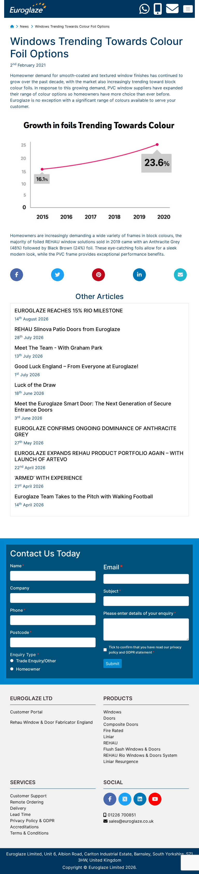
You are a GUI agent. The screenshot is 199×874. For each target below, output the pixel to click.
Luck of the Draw (35, 385)
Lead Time (20, 814)
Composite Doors (120, 724)
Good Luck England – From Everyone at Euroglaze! (76, 366)
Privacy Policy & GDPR (32, 820)
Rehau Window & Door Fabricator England (51, 722)
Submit (112, 663)
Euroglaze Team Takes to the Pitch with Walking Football (84, 496)
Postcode (19, 632)
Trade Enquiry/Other (36, 660)
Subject (110, 591)
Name (16, 565)
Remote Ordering (27, 802)
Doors (109, 718)
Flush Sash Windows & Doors (131, 749)
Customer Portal (26, 711)
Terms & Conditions (29, 833)
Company (19, 587)
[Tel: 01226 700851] (159, 10)
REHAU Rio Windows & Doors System (140, 755)
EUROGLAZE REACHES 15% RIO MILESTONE (69, 311)
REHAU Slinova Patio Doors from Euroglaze (67, 329)
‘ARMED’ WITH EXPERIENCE (48, 478)
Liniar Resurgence (120, 761)
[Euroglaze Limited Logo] (27, 9)
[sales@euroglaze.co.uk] (173, 11)
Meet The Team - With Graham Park (58, 348)
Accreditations (24, 826)
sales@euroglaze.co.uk (131, 821)
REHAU (110, 742)
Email (111, 567)
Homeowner (28, 669)
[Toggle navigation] (188, 9)
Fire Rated (113, 730)
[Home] (12, 26)
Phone (16, 610)
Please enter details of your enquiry (138, 613)
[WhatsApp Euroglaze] (145, 10)
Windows (112, 711)
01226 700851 (121, 814)
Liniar (108, 736)
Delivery (18, 808)
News (25, 26)
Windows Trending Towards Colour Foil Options (72, 26)
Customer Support (28, 795)
